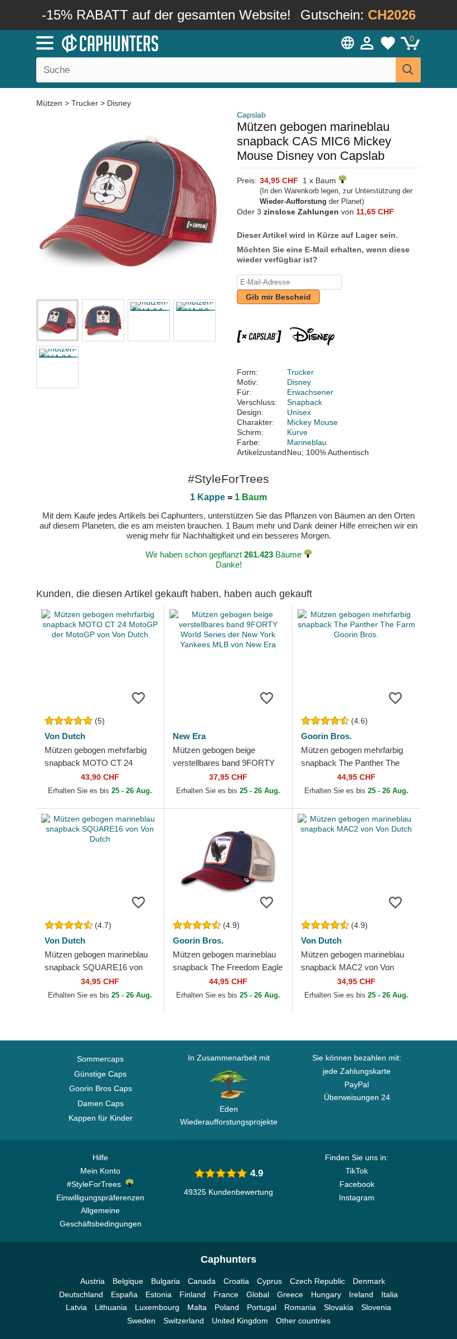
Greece (290, 1294)
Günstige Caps (100, 1073)
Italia (389, 1294)
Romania (300, 1307)
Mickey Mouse (312, 422)
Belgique (128, 1281)
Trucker (84, 103)
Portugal (261, 1307)
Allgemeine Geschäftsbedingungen (101, 1217)
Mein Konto (100, 1170)
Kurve (297, 432)
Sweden (141, 1320)
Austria (92, 1281)
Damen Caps (100, 1103)
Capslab (251, 114)
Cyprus (269, 1281)
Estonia (158, 1294)
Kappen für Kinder (101, 1117)
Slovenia (376, 1307)
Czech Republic (317, 1281)
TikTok (357, 1170)
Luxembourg (157, 1307)
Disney (119, 103)
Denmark (369, 1281)
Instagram (357, 1197)
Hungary (326, 1294)
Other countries (303, 1320)
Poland (227, 1307)
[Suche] (408, 69)
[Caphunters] (145, 42)
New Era (189, 736)
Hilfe (100, 1157)
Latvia (76, 1307)
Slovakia (338, 1307)
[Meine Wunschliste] (388, 43)
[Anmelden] (367, 43)
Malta (197, 1307)
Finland (192, 1294)
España (124, 1294)
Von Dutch (65, 736)
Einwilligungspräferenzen (100, 1197)
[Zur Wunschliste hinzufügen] (138, 697)
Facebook (357, 1184)
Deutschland (81, 1294)
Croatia (236, 1281)
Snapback (304, 402)
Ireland (361, 1294)
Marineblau (307, 442)
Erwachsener (310, 392)
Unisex (299, 412)
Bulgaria (165, 1281)
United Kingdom (240, 1320)
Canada (202, 1281)
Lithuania (111, 1307)
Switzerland (183, 1320)
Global (257, 1294)
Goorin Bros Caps (100, 1088)
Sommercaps (100, 1058)
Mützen (50, 103)
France (226, 1294)
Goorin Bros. (326, 736)
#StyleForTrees (96, 1184)
